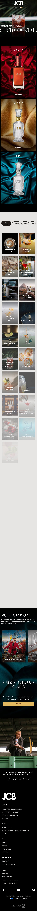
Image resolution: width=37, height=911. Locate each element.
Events (4, 834)
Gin (33, 223)
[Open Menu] (7, 3)
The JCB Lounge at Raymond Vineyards (16, 831)
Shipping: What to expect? (10, 880)
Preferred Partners (9, 864)
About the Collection (10, 812)
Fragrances (6, 849)
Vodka (25, 223)
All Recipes (6, 223)
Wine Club (5, 861)
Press (4, 870)
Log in (15, 7)
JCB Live (5, 818)
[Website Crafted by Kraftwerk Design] (18, 906)
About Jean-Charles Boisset (12, 809)
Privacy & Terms (7, 877)
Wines (4, 843)
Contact (5, 874)
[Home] (18, 3)
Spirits (4, 846)
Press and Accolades (10, 815)
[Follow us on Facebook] (3, 889)
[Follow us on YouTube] (33, 889)
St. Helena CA (6, 827)
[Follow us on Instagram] (18, 889)
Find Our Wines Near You (9, 883)
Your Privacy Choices (20, 898)
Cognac (16, 223)
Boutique (5, 852)
